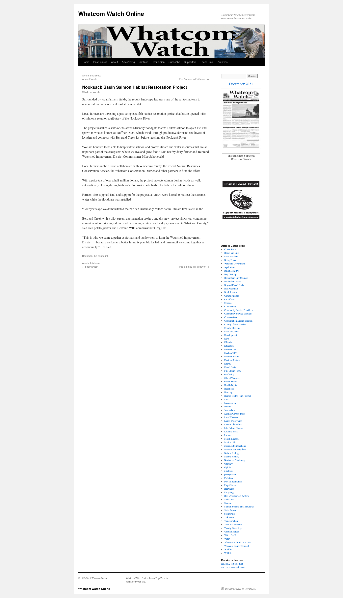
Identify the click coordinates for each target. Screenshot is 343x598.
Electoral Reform (232, 360)
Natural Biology (231, 452)
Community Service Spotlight (238, 313)
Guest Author (230, 381)
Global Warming (232, 377)
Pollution (228, 477)
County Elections (232, 327)
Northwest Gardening (234, 460)
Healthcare (229, 388)
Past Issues (100, 62)
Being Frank (230, 259)
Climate (227, 302)
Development (230, 335)
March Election (231, 438)
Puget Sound (230, 485)
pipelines (228, 470)
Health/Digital (230, 385)
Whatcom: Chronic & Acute (237, 542)
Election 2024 (230, 352)
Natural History (231, 456)
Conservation (230, 317)
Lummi (227, 435)
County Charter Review (235, 324)
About (114, 62)
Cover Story (230, 249)
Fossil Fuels (230, 367)
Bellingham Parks (232, 281)
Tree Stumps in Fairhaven (192, 79)
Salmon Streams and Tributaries (239, 506)
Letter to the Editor (233, 424)
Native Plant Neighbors (235, 449)
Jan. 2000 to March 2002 (233, 567)
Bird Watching (231, 288)
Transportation (231, 520)
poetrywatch (91, 79)
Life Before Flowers (233, 427)
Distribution (158, 62)
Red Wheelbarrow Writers (236, 495)
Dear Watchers (231, 256)
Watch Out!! (230, 535)
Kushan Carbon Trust (234, 413)
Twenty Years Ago (233, 528)
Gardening (229, 374)
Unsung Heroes (231, 531)
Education (229, 345)
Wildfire (228, 549)
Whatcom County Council (236, 545)
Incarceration (230, 402)
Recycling (229, 492)
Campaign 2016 (231, 295)
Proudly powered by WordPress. (240, 588)
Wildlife (228, 553)
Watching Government (234, 263)
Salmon (227, 502)
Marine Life (229, 442)
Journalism (229, 410)
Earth (226, 338)
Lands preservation (233, 420)
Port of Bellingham (233, 481)
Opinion (228, 467)
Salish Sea (229, 499)
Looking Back (231, 431)
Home (86, 62)
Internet (227, 406)
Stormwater (229, 513)
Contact (143, 62)
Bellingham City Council (236, 277)
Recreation (229, 488)
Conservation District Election (238, 320)
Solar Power (230, 510)
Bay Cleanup (230, 274)
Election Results (231, 356)
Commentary (230, 306)
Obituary (228, 463)
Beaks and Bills (231, 252)
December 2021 (241, 83)
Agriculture (229, 267)
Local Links (207, 62)
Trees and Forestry (233, 524)
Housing (228, 392)
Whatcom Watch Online (111, 13)
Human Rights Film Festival (237, 395)
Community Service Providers (238, 310)
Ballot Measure (231, 270)
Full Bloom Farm (232, 370)
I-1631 (227, 399)
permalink (103, 256)
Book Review (230, 292)
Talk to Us (229, 517)
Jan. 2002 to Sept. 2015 (232, 563)
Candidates (229, 299)
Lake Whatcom (231, 417)
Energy (227, 363)
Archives (223, 62)
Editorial (228, 342)
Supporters (190, 62)
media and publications (235, 445)
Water (227, 538)
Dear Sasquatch (231, 331)
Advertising (128, 62)
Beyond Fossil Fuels (234, 284)
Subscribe (174, 62)
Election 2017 (230, 349)
